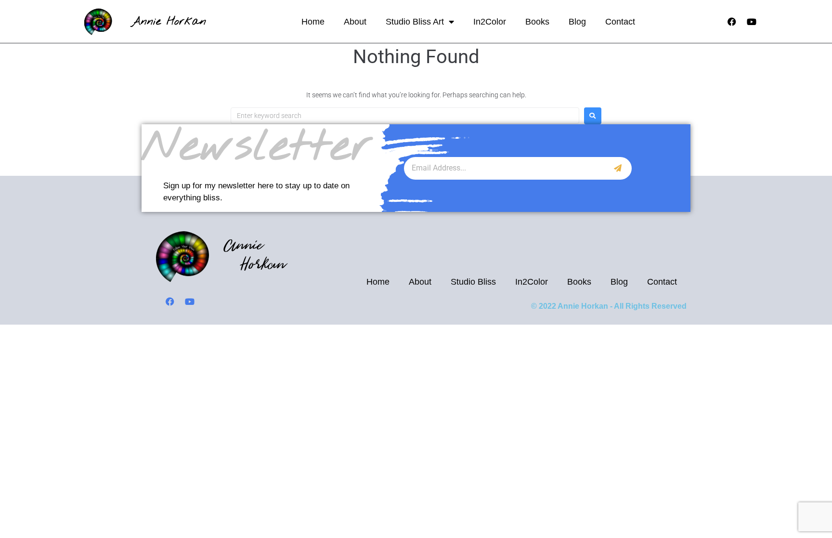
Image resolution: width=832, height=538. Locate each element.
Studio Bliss (473, 282)
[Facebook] (732, 21)
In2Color (489, 21)
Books (537, 21)
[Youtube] (751, 21)
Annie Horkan (168, 21)
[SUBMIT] (618, 168)
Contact (620, 21)
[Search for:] (405, 115)
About (355, 21)
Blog (577, 21)
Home (313, 21)
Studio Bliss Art (415, 21)
